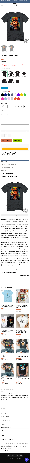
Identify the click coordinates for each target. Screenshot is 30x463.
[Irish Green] (25, 94)
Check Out (17, 140)
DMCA (3, 432)
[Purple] (18, 94)
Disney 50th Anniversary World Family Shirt (7, 356)
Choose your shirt (5, 68)
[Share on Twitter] (7, 153)
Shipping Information (6, 427)
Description (4, 161)
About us (3, 408)
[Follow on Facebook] (2, 450)
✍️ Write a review (15, 148)
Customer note (4, 115)
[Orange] (15, 98)
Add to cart (6, 140)
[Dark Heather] (12, 94)
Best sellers (8, 53)
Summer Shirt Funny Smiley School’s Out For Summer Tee (22, 356)
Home (2, 53)
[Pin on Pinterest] (12, 153)
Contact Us (3, 424)
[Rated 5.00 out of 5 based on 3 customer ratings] (15, 59)
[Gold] (21, 94)
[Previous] (3, 27)
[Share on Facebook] (5, 153)
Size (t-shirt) (4, 103)
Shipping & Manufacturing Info (9, 164)
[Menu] (2, 5)
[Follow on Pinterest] (7, 450)
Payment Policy (5, 430)
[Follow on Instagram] (3, 450)
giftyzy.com (26, 275)
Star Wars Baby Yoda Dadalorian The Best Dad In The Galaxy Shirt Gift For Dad (22, 331)
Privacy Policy (4, 413)
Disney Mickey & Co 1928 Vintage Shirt (6, 379)
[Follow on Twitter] (5, 450)
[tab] (15, 161)
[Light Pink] (8, 98)
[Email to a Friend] (10, 153)
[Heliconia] (2, 98)
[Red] (18, 98)
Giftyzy (12, 393)
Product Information (7, 167)
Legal (2, 435)
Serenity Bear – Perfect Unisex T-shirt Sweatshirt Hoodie (7, 306)
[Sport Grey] (12, 98)
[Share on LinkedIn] (15, 153)
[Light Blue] (5, 98)
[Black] (2, 94)
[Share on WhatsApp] (2, 153)
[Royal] (5, 94)
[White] (15, 94)
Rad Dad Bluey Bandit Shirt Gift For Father (22, 379)
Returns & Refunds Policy (7, 411)
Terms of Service (5, 416)
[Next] (26, 27)
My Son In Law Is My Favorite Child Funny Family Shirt (7, 331)
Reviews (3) (3, 170)
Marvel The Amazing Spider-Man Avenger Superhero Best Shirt (22, 306)
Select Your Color (5, 91)
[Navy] (8, 94)
